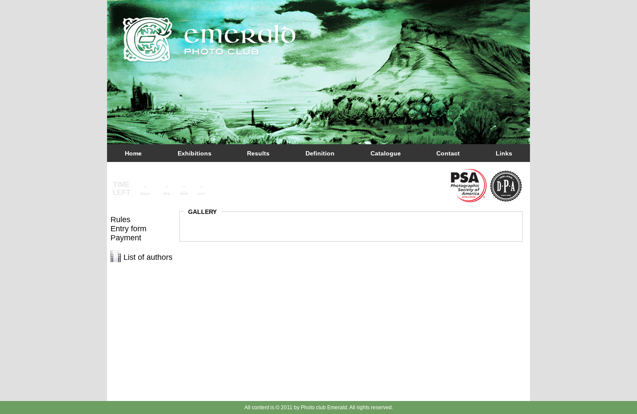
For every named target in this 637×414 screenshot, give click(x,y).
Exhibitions (194, 153)
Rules (120, 219)
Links (504, 153)
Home (133, 153)
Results (258, 153)
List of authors (148, 257)
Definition (320, 153)
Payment (125, 237)
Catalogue (385, 153)
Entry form (128, 228)
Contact (448, 153)
